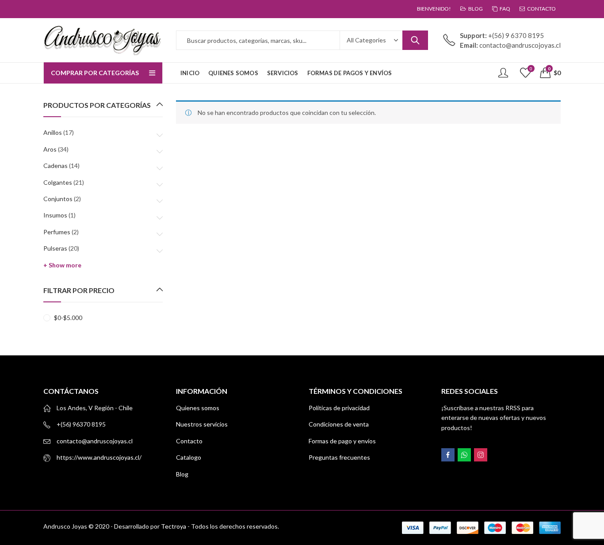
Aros (50, 149)
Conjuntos (58, 198)
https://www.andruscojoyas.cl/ (99, 457)
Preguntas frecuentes (339, 457)
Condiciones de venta (339, 424)
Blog (182, 474)
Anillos (52, 132)
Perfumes (56, 232)
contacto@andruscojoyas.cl (95, 441)
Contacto (189, 441)
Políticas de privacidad (339, 408)
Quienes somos (197, 408)
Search (415, 40)
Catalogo (188, 457)
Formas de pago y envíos (342, 441)
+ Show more (62, 265)
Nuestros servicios (202, 424)
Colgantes (57, 182)
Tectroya (173, 526)
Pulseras (55, 248)
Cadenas (55, 165)
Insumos (55, 215)
